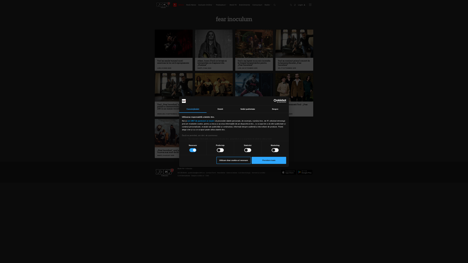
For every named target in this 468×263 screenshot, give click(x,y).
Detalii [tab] (220, 109)
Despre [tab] (275, 109)
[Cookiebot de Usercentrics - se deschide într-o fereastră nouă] (275, 101)
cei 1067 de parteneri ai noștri (200, 121)
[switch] (220, 150)
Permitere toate (268, 160)
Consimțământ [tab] (193, 109)
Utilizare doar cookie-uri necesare (233, 160)
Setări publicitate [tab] (247, 109)
